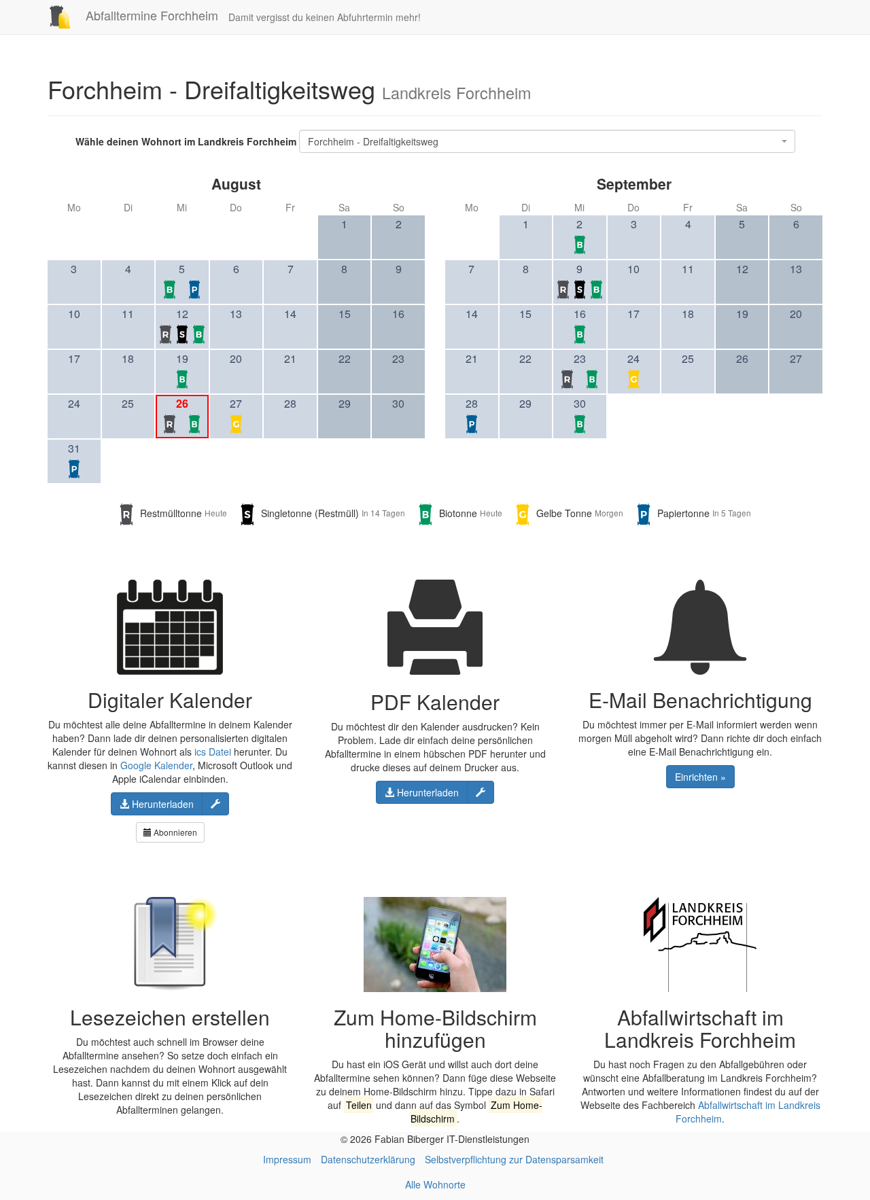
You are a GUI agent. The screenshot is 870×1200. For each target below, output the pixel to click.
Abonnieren (174, 832)
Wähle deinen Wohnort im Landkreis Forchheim (185, 141)
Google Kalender (156, 765)
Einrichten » (700, 776)
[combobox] (547, 141)
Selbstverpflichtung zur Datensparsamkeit (514, 1159)
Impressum (287, 1159)
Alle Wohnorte (435, 1184)
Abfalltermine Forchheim (150, 15)
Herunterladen (161, 804)
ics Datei (212, 751)
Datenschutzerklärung (368, 1159)
